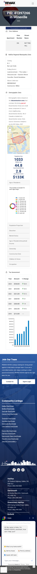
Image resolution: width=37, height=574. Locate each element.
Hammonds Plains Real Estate (11, 436)
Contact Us (9, 381)
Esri (24, 153)
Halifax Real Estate (8, 406)
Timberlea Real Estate (9, 418)
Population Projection (16, 225)
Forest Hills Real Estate (9, 431)
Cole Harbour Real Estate (10, 426)
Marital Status (13, 236)
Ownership (12, 249)
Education (12, 230)
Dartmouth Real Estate (9, 424)
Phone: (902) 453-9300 (15, 486)
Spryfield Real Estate (8, 421)
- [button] (10, 131)
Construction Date (15, 254)
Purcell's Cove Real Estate (10, 439)
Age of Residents (14, 182)
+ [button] (10, 128)
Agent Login (27, 381)
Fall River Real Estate (8, 433)
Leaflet (14, 153)
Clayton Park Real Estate (10, 414)
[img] (35, 567)
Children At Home (14, 259)
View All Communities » (9, 441)
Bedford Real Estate (8, 409)
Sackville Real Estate (8, 411)
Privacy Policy (17, 570)
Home (18, 20)
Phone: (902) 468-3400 (15, 498)
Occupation (13, 264)
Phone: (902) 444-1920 (15, 509)
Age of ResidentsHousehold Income (18, 242)
